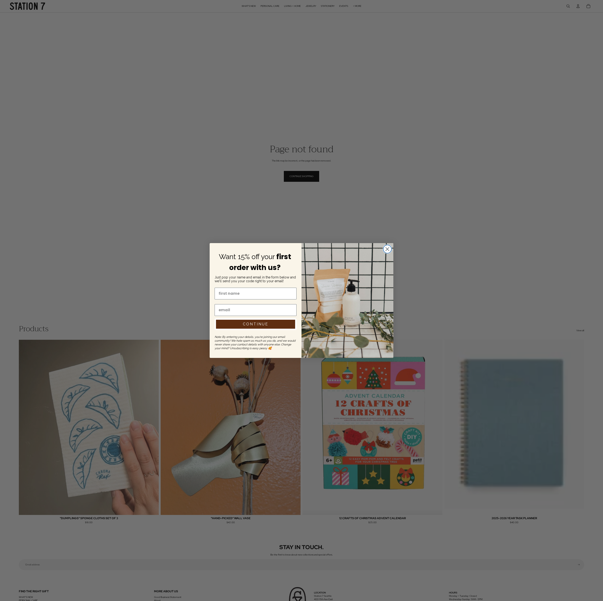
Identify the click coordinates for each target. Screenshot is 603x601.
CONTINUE (255, 324)
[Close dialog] (387, 249)
